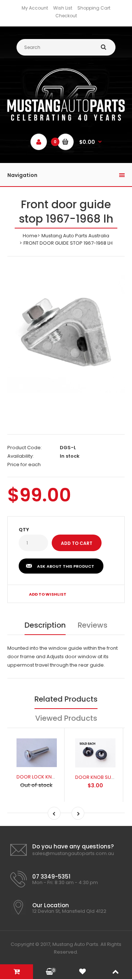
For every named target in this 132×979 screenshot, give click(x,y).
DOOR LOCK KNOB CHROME (48, 776)
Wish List (62, 8)
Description (45, 625)
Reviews (92, 625)
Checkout (66, 16)
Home (30, 235)
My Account (35, 8)
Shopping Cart (93, 8)
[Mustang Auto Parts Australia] (66, 119)
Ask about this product (65, 566)
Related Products (66, 699)
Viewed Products (66, 718)
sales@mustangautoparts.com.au (73, 853)
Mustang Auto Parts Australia (75, 235)
